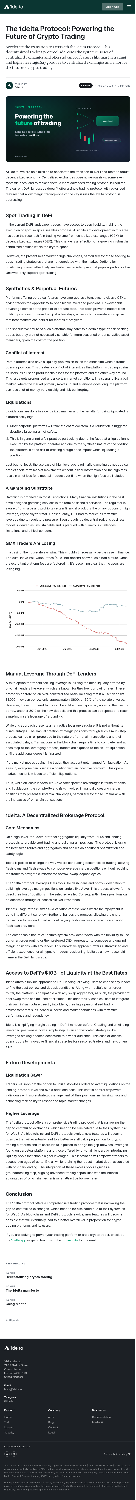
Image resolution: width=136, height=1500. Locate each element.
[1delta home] (13, 6)
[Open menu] (129, 7)
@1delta (8, 1401)
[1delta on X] (14, 1454)
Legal (51, 1432)
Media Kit (98, 1422)
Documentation (101, 1417)
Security (9, 1432)
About (51, 1417)
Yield (7, 1422)
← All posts (12, 1320)
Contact (53, 1427)
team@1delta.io (13, 1389)
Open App (113, 7)
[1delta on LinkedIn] (7, 1454)
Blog (51, 1422)
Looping (9, 1427)
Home (8, 1417)
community (70, 1240)
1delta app (18, 1240)
